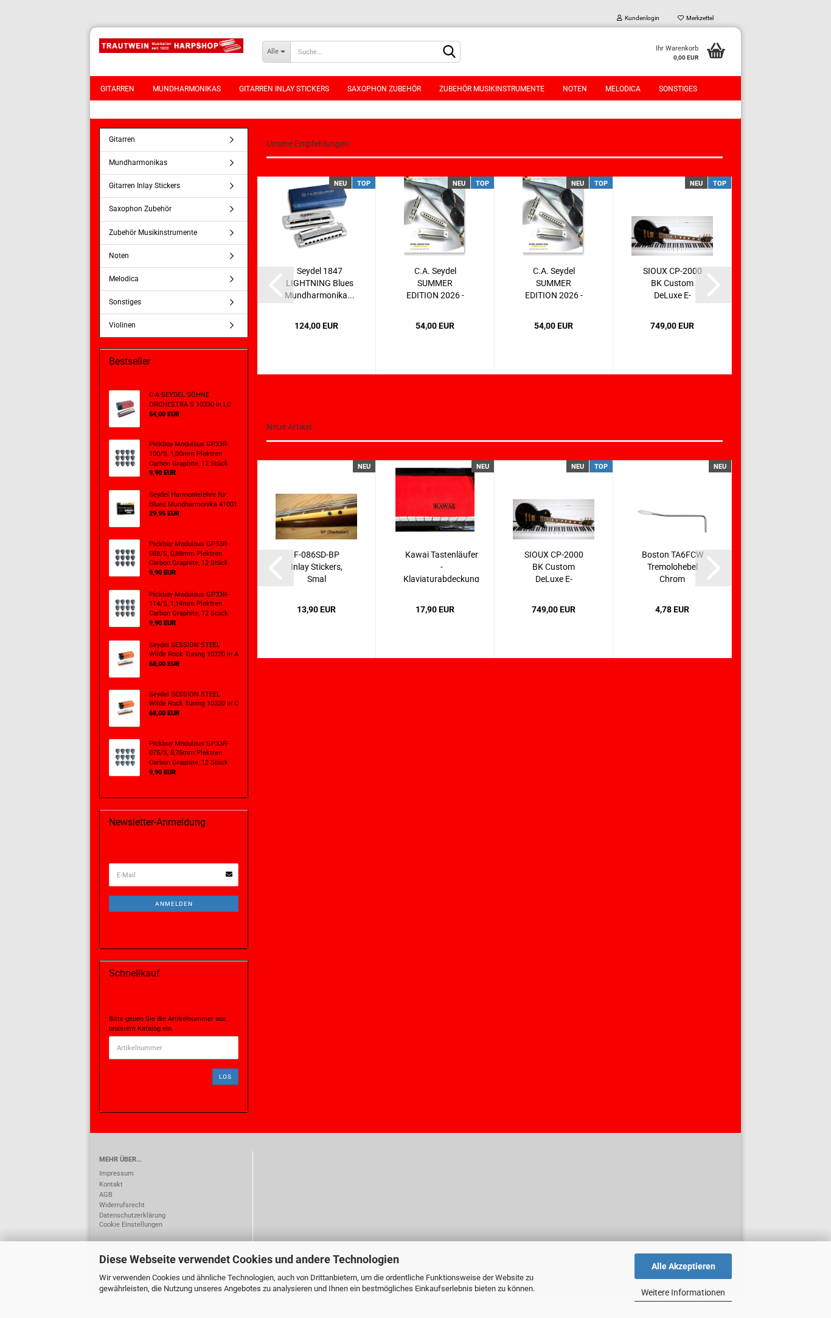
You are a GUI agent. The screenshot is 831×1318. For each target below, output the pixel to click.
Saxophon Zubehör (384, 89)
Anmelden (174, 903)
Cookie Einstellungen (130, 1225)
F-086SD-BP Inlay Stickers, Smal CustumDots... (316, 566)
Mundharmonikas (187, 89)
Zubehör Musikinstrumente (491, 89)
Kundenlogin (640, 18)
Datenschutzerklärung (132, 1215)
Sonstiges (678, 89)
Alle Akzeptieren (683, 1266)
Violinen (122, 325)
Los (225, 1076)
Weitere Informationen (683, 1292)
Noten (575, 89)
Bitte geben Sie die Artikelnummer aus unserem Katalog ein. (167, 1023)
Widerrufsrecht (122, 1205)
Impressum (116, 1173)
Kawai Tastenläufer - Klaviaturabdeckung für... (441, 566)
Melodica (623, 89)
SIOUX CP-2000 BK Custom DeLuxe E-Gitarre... (672, 282)
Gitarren (117, 89)
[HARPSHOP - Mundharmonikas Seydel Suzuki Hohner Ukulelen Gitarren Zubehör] (171, 45)
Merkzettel (699, 18)
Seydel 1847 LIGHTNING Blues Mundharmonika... (320, 282)
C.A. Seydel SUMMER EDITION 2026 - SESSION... (435, 282)
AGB (106, 1195)
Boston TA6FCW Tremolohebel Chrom (672, 566)
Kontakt (111, 1184)
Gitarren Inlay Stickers (284, 89)
